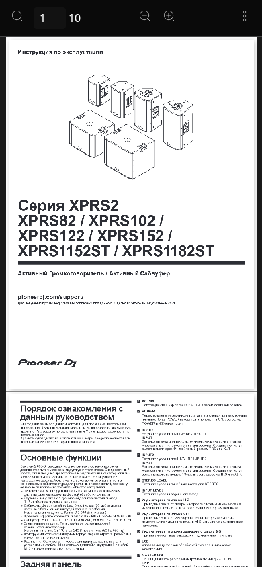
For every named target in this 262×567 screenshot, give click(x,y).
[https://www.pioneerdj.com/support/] (50, 297)
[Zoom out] (145, 16)
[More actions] (244, 16)
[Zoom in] (169, 16)
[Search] (17, 16)
